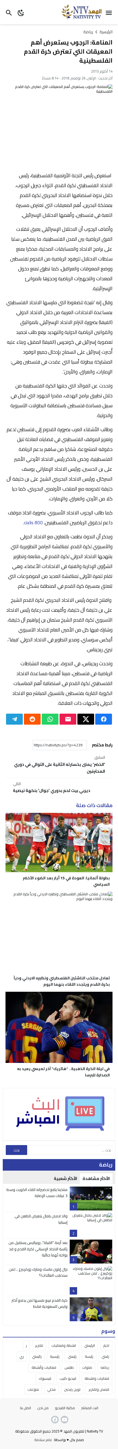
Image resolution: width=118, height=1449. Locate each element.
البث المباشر (89, 1407)
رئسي (105, 1356)
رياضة (88, 32)
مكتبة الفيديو (65, 1407)
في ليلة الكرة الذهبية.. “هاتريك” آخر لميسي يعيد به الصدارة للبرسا (63, 1072)
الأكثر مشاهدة (96, 1178)
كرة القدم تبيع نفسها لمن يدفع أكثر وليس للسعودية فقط (40, 1303)
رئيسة (89, 1356)
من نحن (43, 1407)
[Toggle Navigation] (110, 12)
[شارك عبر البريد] (68, 719)
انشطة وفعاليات (63, 1345)
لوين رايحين (72, 1389)
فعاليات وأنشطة (44, 1367)
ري (21, 1356)
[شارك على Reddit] (32, 719)
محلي (51, 1389)
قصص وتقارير (99, 1389)
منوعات (33, 1389)
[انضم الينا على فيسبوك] (54, 1419)
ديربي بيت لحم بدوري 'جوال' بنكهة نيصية (51, 788)
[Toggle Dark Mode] (21, 12)
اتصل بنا (25, 1407)
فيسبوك (45, 1378)
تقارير (39, 1345)
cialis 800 (33, 522)
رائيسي (37, 1356)
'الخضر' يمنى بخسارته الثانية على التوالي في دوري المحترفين (59, 764)
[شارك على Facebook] (104, 719)
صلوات (87, 1367)
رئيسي (72, 1356)
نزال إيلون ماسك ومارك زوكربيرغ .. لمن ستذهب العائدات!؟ (38, 1272)
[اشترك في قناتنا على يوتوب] (64, 1419)
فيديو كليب (68, 1378)
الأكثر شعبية (65, 1178)
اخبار (106, 1345)
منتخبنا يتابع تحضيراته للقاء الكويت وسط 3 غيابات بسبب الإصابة (37, 1192)
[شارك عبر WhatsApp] (50, 719)
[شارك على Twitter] (86, 719)
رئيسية (55, 1356)
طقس (69, 1367)
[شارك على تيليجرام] (14, 719)
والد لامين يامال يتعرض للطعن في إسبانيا (41, 1219)
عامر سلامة (43, 1439)
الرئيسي (89, 1345)
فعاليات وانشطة (97, 1378)
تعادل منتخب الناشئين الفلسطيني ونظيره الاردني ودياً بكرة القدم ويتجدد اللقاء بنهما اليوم (62, 981)
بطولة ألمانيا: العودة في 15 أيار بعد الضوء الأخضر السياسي (66, 881)
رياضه (104, 1367)
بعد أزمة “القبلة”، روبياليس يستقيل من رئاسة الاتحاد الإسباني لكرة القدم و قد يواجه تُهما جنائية (38, 1249)
